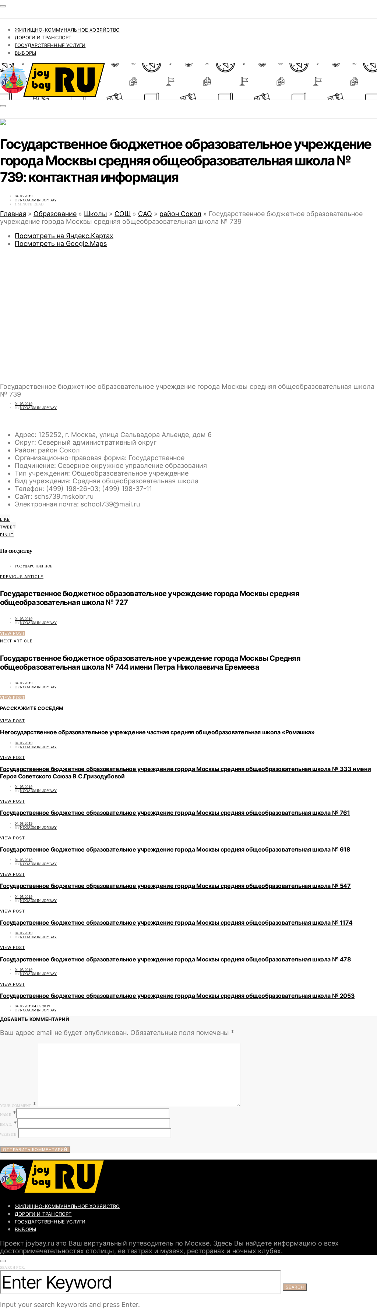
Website (8, 1134)
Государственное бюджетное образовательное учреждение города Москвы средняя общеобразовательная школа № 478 (175, 959)
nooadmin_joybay (38, 200)
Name (5, 1114)
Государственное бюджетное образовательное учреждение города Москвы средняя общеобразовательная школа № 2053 (177, 995)
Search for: (12, 1267)
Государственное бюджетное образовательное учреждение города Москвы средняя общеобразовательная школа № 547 (175, 885)
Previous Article (21, 576)
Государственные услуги (50, 45)
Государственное (33, 566)
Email (6, 1124)
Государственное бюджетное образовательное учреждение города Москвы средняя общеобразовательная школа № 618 (175, 849)
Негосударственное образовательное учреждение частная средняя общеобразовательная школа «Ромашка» (157, 732)
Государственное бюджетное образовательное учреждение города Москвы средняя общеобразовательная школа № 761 (175, 812)
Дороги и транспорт (43, 37)
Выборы (25, 53)
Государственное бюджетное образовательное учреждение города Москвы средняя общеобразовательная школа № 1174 (176, 922)
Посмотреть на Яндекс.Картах (64, 236)
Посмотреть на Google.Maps (61, 243)
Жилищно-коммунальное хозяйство (67, 30)
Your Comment (15, 1106)
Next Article (16, 641)
